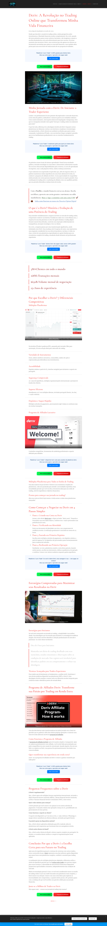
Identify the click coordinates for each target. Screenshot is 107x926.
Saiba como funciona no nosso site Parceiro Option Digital (55, 201)
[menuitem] (55, 4)
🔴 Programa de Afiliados (61, 66)
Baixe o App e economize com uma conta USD (58, 198)
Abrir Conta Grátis (53, 58)
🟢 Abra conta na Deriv (45, 66)
